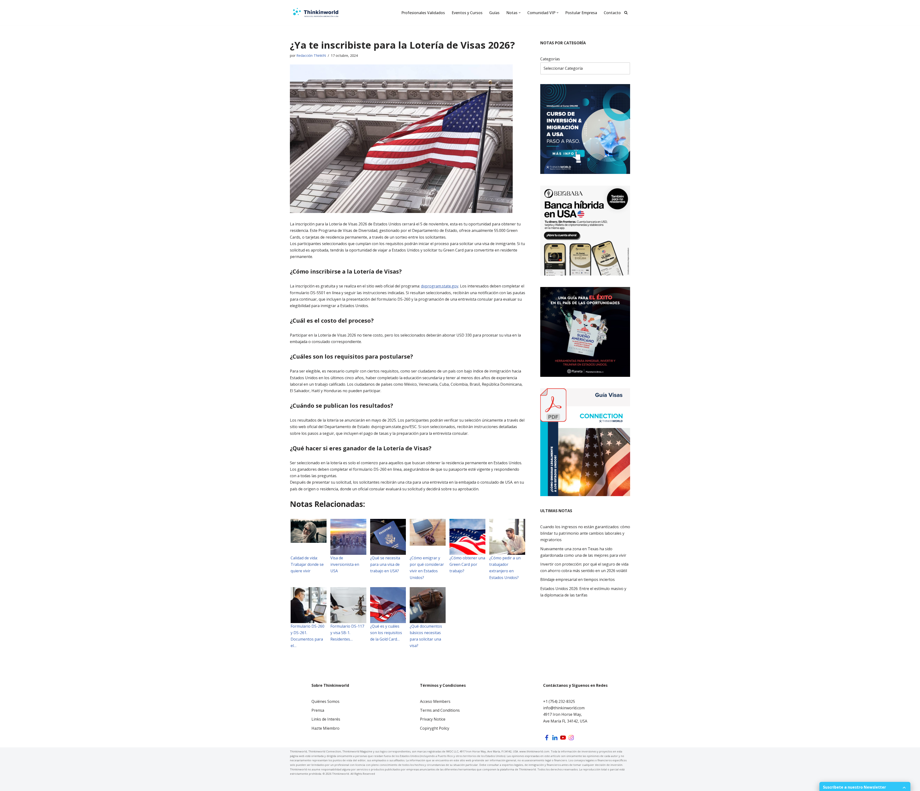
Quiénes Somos (325, 701)
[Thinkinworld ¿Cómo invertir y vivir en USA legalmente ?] (315, 12)
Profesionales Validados (423, 12)
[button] (520, 13)
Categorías (550, 59)
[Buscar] (626, 12)
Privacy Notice (432, 719)
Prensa (317, 710)
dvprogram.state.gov (439, 286)
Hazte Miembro (325, 728)
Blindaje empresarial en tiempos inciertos (577, 579)
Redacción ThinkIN (311, 55)
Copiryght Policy (434, 728)
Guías (494, 12)
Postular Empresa (581, 12)
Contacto (612, 12)
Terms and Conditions (440, 710)
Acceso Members (435, 701)
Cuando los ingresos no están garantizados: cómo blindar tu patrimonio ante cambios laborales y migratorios (585, 533)
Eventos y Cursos (467, 12)
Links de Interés (325, 719)
